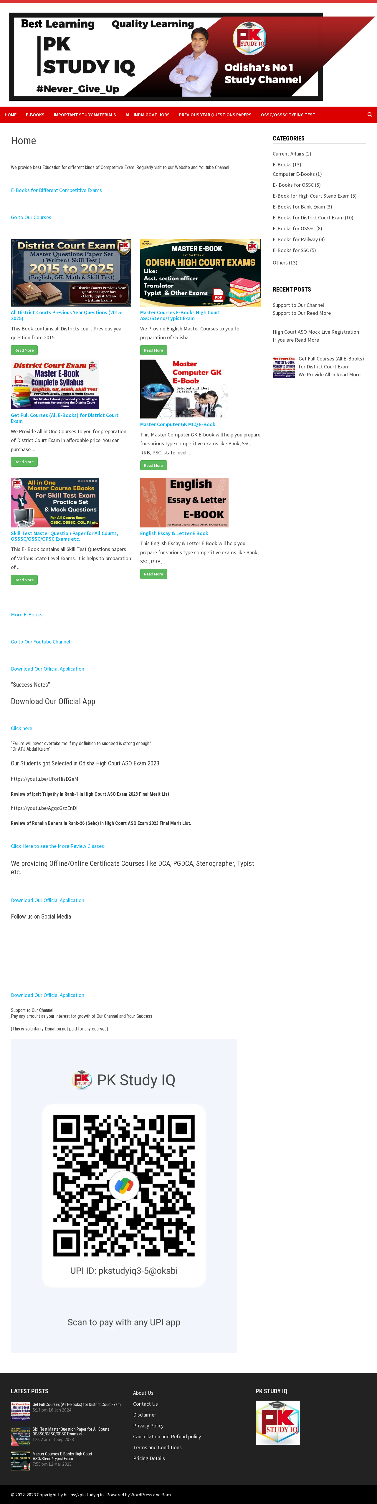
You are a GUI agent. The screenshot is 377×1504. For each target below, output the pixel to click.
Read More (24, 350)
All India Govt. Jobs (147, 115)
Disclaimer (144, 1414)
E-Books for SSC (291, 250)
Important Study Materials (85, 115)
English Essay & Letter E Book (174, 533)
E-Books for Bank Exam (299, 206)
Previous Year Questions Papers (215, 115)
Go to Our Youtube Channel (40, 641)
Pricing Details (149, 1458)
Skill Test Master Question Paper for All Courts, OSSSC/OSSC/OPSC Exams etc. (64, 536)
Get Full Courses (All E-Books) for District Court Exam (65, 418)
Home (10, 115)
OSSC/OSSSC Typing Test (288, 115)
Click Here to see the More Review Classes (57, 846)
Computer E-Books (294, 174)
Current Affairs (288, 153)
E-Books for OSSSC (294, 228)
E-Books (35, 115)
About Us (143, 1392)
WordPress (141, 1495)
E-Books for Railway (295, 239)
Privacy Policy (148, 1425)
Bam (166, 1495)
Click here (21, 728)
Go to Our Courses (31, 217)
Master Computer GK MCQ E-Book (177, 424)
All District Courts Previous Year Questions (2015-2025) (67, 315)
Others (280, 262)
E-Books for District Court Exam (308, 217)
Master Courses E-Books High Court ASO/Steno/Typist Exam (180, 315)
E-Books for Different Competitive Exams (56, 190)
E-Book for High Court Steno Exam (311, 195)
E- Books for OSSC (293, 184)
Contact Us (145, 1403)
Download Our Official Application (47, 668)
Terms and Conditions (157, 1447)
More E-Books (26, 614)
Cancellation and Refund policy (167, 1436)
